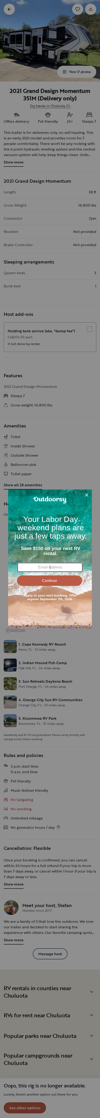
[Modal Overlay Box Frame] (50, 559)
